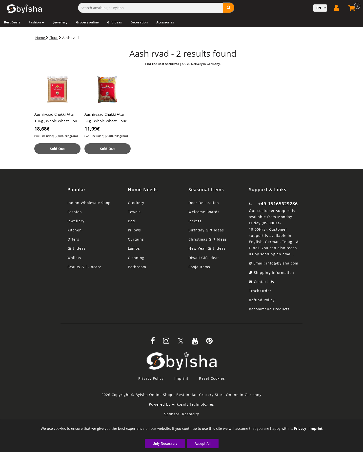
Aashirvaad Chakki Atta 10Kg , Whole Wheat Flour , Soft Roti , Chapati (57, 121)
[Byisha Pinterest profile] (209, 342)
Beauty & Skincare (84, 266)
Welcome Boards (204, 211)
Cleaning (136, 257)
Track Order (260, 290)
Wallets (74, 257)
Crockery (136, 202)
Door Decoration (203, 202)
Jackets (195, 221)
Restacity (190, 414)
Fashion (35, 22)
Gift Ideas (114, 22)
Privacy (300, 428)
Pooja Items (199, 266)
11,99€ (92, 128)
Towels (134, 211)
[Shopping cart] (352, 9)
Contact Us (263, 281)
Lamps (134, 248)
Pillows (134, 230)
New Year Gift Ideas (207, 248)
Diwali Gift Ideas (204, 257)
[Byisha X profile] (180, 342)
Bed (131, 221)
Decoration (139, 22)
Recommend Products (269, 309)
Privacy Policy (151, 378)
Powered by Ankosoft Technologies (181, 404)
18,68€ (41, 128)
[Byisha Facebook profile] (153, 342)
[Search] (228, 7)
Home (40, 37)
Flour (53, 37)
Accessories (165, 22)
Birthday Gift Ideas (206, 230)
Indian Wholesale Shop (89, 202)
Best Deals (12, 22)
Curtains (136, 239)
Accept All (203, 443)
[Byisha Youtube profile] (195, 342)
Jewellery (60, 22)
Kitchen (74, 230)
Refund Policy (262, 300)
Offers (73, 239)
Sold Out (57, 148)
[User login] (337, 8)
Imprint (181, 378)
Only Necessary (165, 443)
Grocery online (87, 22)
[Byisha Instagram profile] (166, 342)
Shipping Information (273, 272)
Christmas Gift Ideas (207, 239)
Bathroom (137, 266)
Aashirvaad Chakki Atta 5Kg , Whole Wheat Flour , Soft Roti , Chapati (106, 121)
